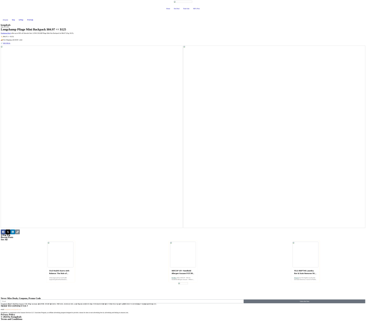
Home (168, 8)
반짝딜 (21, 20)
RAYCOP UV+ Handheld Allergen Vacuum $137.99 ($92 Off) (182, 273)
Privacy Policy (8, 314)
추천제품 (30, 20)
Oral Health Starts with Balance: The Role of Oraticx (59, 273)
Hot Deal (176, 8)
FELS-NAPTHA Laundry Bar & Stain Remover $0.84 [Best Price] (305, 273)
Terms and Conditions (11, 319)
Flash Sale (186, 8)
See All (4, 239)
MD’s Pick (196, 8)
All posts (5, 20)
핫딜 (13, 20)
